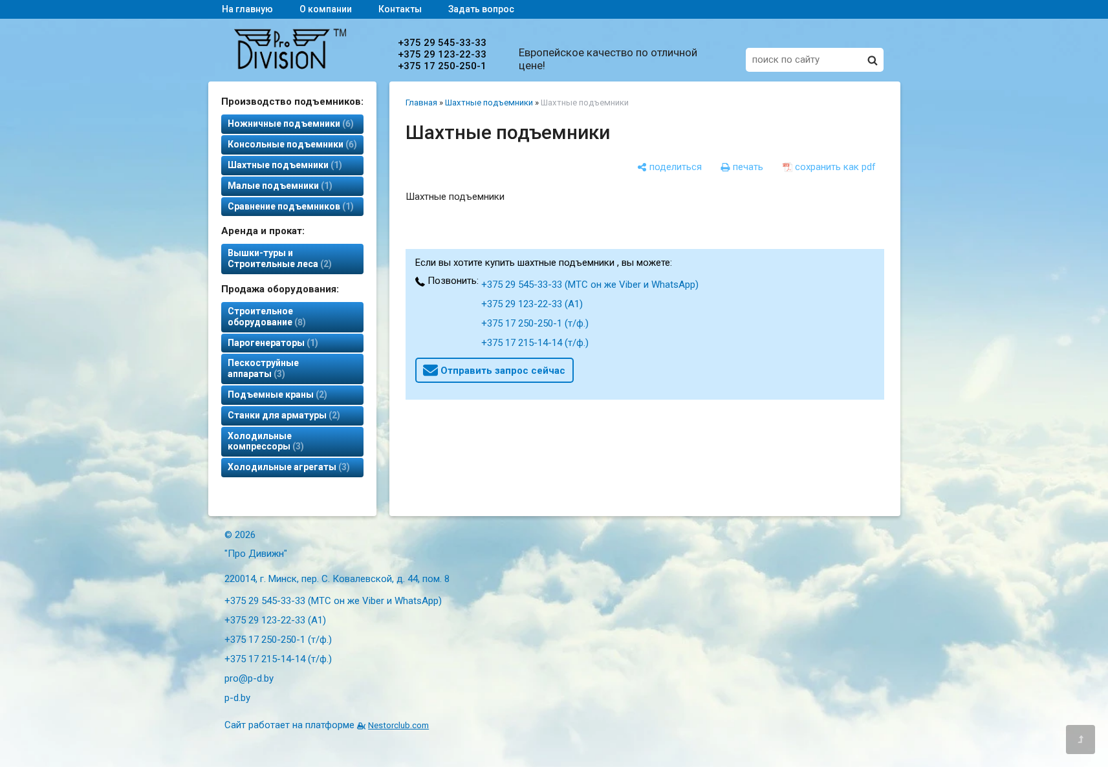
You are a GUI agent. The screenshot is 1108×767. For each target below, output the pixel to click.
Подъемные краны (276, 394)
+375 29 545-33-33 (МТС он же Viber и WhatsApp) (590, 284)
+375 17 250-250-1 (442, 66)
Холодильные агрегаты (287, 467)
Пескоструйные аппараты (263, 368)
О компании (325, 9)
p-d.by (237, 698)
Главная (421, 102)
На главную (247, 9)
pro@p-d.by (249, 678)
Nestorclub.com (398, 725)
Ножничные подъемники (289, 123)
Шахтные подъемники (283, 165)
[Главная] (290, 66)
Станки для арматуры (282, 415)
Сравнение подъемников (289, 206)
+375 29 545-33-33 (442, 43)
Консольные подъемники (291, 144)
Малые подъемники (278, 185)
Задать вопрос (481, 9)
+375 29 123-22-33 (442, 54)
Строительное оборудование (265, 316)
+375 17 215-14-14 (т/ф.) (535, 343)
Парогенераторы (271, 343)
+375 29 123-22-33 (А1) (532, 304)
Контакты (400, 9)
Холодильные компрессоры (264, 441)
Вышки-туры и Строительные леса (278, 258)
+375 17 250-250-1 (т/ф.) (535, 323)
